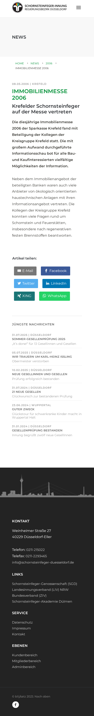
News (35, 63)
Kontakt (18, 634)
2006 (49, 63)
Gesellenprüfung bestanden (37, 430)
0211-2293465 (36, 556)
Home (19, 63)
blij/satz (20, 696)
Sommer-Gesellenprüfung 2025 (38, 339)
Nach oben (42, 696)
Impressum (21, 628)
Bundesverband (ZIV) (29, 595)
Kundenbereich (24, 655)
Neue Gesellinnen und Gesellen (39, 374)
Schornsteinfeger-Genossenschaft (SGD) (44, 584)
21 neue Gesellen (26, 391)
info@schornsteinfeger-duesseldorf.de (43, 562)
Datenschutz (22, 622)
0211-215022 (35, 550)
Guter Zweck (23, 409)
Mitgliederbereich (26, 661)
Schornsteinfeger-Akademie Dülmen (42, 601)
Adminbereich (23, 667)
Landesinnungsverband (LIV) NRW (40, 590)
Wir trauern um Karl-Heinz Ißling (42, 356)
